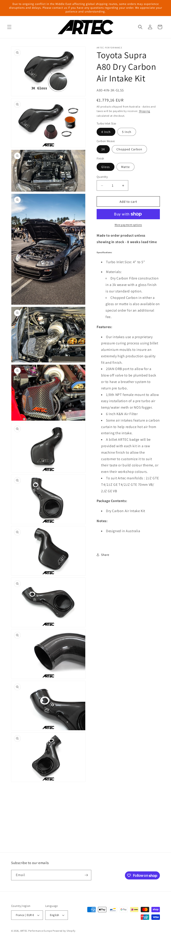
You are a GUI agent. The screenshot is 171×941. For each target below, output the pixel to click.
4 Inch (106, 132)
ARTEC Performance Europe (36, 930)
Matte (125, 167)
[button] (9, 27)
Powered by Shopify (64, 930)
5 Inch (126, 132)
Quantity (102, 177)
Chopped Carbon (129, 149)
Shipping (144, 111)
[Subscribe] (86, 875)
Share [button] (105, 555)
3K (103, 149)
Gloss (105, 167)
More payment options (128, 224)
